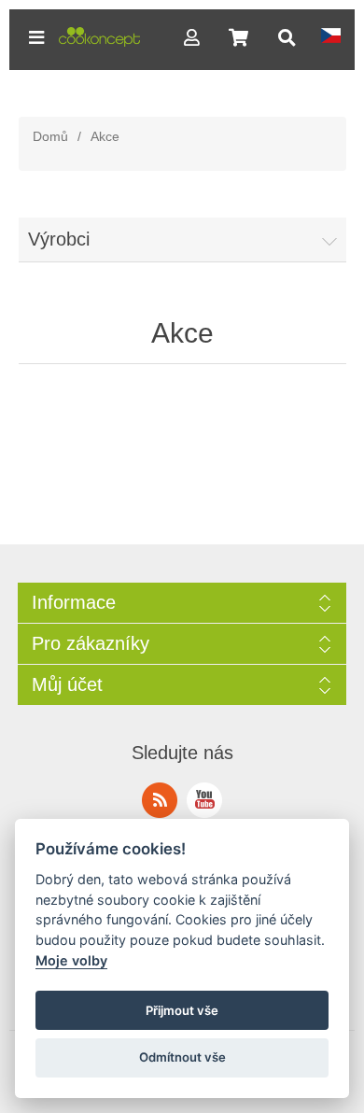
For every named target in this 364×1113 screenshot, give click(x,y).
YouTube (204, 800)
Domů (50, 136)
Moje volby (71, 960)
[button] (36, 37)
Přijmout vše (182, 1010)
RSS (159, 800)
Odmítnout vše (182, 1057)
